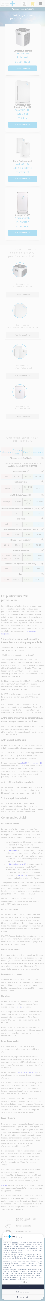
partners (15, 1243)
